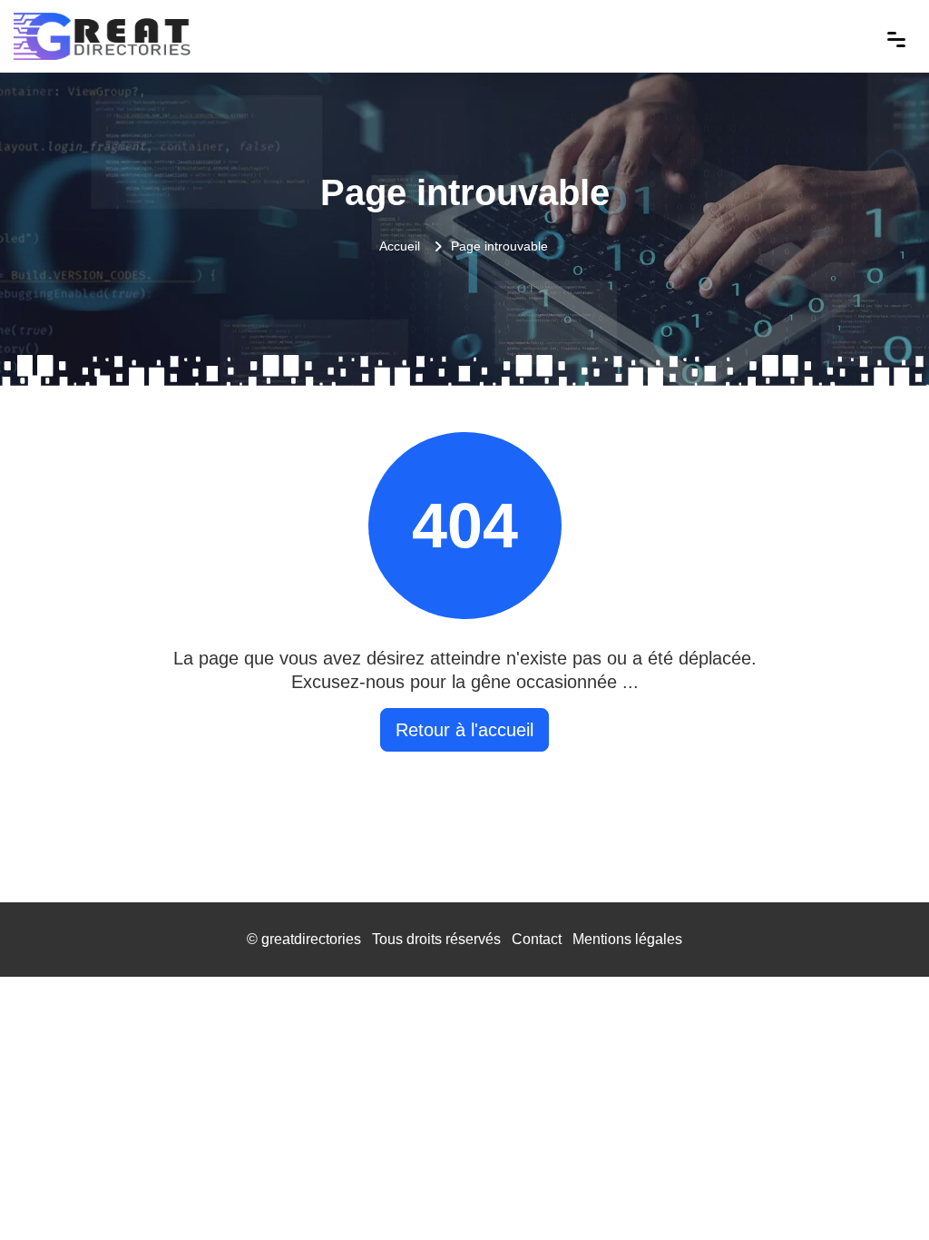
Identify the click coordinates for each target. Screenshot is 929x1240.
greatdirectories (311, 939)
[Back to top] (879, 1190)
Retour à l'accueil (464, 730)
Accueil (399, 246)
